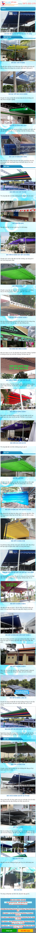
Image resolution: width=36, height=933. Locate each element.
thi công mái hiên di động (18, 349)
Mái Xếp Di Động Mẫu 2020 (18, 125)
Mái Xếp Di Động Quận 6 (18, 666)
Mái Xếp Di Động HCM (18, 541)
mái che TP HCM (18, 827)
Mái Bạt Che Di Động (18, 62)
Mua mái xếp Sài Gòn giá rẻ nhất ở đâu (18, 729)
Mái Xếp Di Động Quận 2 (18, 604)
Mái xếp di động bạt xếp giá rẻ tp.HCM (18, 509)
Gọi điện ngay (25, 931)
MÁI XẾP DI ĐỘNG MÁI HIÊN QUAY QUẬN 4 (18, 635)
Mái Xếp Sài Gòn (18, 478)
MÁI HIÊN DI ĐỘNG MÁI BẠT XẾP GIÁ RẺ (18, 380)
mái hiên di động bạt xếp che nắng (18, 255)
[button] (33, 21)
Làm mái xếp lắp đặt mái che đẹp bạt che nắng (18, 572)
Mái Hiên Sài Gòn (18, 223)
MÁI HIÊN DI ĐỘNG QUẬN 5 (18, 411)
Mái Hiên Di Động (18, 286)
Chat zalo (9, 931)
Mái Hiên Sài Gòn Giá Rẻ (18, 443)
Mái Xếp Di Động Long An (18, 698)
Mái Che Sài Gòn (18, 858)
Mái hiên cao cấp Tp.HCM (18, 192)
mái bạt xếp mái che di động (18, 94)
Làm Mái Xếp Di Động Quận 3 (18, 34)
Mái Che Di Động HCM (18, 764)
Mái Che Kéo (18, 890)
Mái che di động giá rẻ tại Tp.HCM (18, 796)
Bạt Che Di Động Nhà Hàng (18, 157)
